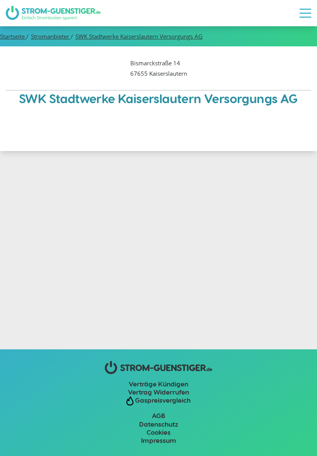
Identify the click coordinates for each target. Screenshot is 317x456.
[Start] (53, 13)
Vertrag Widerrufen (158, 392)
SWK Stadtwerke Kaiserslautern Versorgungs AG (139, 36)
